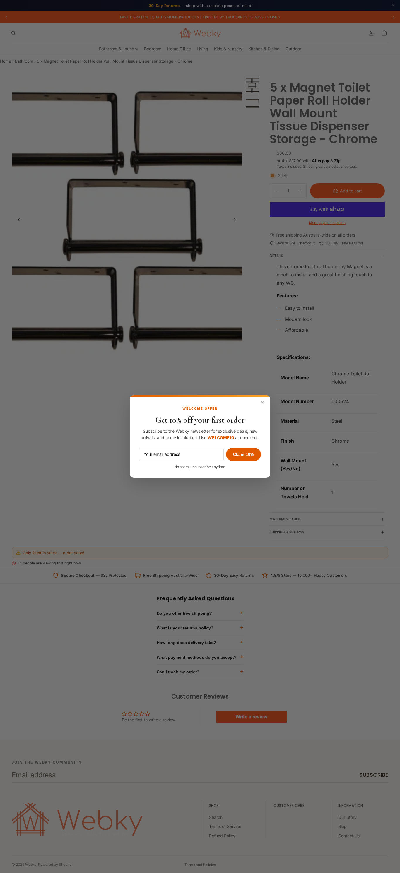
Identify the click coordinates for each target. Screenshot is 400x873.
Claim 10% (243, 454)
